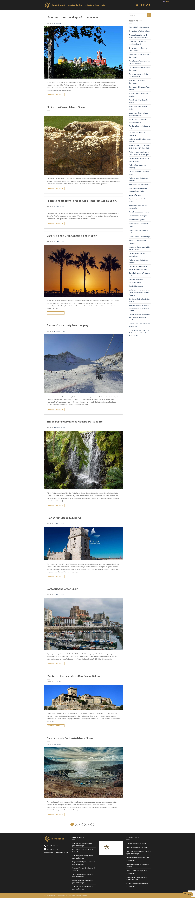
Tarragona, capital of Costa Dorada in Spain (138, 75)
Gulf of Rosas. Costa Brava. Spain (138, 231)
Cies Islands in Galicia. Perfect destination (139, 325)
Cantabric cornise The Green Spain (139, 173)
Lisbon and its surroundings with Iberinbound (73, 17)
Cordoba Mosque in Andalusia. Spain (139, 274)
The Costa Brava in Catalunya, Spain (139, 127)
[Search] (137, 5)
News (97, 5)
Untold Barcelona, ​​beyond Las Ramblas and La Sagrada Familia (139, 317)
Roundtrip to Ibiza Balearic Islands (138, 101)
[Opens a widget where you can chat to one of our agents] (187, 894)
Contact (103, 5)
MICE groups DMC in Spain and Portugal (82, 850)
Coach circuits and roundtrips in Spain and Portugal (82, 888)
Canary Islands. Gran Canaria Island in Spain (72, 235)
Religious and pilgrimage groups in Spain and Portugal (83, 863)
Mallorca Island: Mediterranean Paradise (140, 140)
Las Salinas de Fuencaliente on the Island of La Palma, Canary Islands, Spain (139, 332)
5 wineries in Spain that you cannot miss (138, 206)
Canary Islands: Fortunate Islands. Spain (70, 738)
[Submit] (149, 15)
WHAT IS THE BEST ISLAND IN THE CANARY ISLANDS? (139, 146)
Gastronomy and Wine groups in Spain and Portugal (82, 857)
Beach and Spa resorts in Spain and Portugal (83, 869)
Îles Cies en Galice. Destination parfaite (139, 300)
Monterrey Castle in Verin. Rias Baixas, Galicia (73, 675)
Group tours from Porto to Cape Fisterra (138, 49)
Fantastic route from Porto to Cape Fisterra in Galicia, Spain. (82, 200)
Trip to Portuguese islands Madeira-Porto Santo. (75, 421)
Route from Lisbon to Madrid (64, 517)
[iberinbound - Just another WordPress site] (54, 5)
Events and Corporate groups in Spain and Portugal (82, 875)
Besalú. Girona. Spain (136, 286)
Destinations (89, 5)
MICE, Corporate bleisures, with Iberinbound (138, 120)
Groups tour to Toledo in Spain (139, 31)
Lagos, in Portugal (135, 195)
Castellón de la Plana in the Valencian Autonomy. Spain (138, 267)
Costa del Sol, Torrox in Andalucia (137, 133)
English (167, 1)
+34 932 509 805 (52, 846)
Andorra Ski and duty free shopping (67, 325)
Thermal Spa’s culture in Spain (139, 27)
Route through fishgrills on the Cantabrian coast (139, 62)
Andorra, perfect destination (138, 184)
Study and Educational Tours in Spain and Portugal (82, 844)
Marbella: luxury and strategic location (139, 94)
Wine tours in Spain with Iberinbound (137, 81)
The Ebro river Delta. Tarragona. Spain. (136, 281)
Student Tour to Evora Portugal (139, 236)
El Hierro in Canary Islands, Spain (66, 107)
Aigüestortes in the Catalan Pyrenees (138, 179)
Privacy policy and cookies (78, 895)
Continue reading (55, 94)
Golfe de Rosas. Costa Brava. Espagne (139, 224)
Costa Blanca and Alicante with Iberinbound (139, 68)
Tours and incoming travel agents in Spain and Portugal (138, 36)
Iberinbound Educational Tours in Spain (139, 88)
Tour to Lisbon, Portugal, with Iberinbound (139, 55)
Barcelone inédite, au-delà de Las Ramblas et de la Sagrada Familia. (139, 308)
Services (79, 5)
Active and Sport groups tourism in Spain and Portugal (83, 881)
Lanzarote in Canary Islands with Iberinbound (138, 114)
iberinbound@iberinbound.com (57, 852)
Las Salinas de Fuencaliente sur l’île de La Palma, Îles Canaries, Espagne (139, 292)
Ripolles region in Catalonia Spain (138, 200)
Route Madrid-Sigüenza (137, 220)
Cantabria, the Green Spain (62, 588)
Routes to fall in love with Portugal (137, 241)
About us (71, 5)
